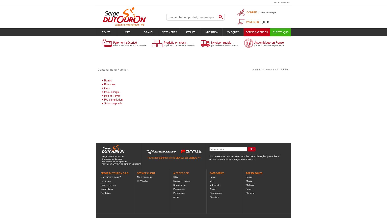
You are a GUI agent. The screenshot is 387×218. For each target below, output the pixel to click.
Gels (107, 88)
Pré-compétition (113, 99)
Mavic (249, 181)
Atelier (191, 32)
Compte (252, 12)
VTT (127, 32)
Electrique (280, 32)
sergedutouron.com (244, 159)
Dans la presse (108, 185)
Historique (106, 181)
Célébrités (106, 193)
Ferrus (249, 177)
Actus (176, 197)
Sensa (249, 189)
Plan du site (179, 189)
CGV (175, 177)
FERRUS (192, 157)
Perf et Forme (112, 95)
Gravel (148, 32)
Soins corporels (113, 103)
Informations (107, 189)
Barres (108, 80)
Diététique (214, 197)
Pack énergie (112, 92)
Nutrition (211, 32)
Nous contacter (281, 2)
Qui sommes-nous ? (111, 177)
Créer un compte (268, 12)
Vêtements (169, 32)
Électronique (216, 193)
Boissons (109, 84)
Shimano (250, 193)
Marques (233, 32)
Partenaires (179, 193)
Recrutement (179, 185)
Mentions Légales (181, 181)
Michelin (250, 185)
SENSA (180, 157)
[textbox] (191, 17)
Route (106, 32)
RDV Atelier (142, 181)
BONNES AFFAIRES (257, 32)
